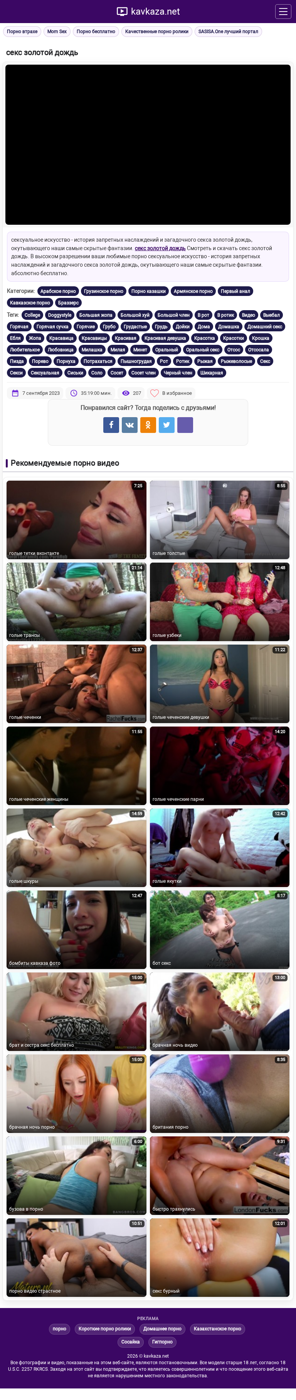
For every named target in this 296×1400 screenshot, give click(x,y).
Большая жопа (96, 315)
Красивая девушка (165, 338)
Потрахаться (98, 361)
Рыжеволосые (236, 361)
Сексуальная (45, 373)
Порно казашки (148, 291)
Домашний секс (264, 326)
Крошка (260, 338)
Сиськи (75, 373)
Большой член (174, 315)
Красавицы (94, 338)
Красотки (233, 338)
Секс (265, 361)
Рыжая (205, 361)
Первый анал (235, 291)
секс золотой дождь (160, 248)
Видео (248, 315)
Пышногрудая (136, 361)
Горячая (19, 326)
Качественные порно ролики (156, 31)
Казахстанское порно (217, 1329)
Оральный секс (202, 350)
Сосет (117, 373)
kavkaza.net (155, 11)
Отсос (233, 350)
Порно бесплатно (96, 31)
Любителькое (25, 350)
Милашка (92, 350)
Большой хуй (135, 315)
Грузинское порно (103, 291)
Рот (164, 361)
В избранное (177, 393)
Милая (118, 350)
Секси (16, 373)
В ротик (225, 315)
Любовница (61, 350)
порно (59, 1329)
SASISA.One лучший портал (228, 31)
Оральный (166, 350)
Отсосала (258, 350)
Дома (204, 326)
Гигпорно (162, 1342)
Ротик (182, 361)
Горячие (86, 326)
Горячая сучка (53, 326)
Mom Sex (57, 31)
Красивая (125, 338)
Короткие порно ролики (105, 1329)
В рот (203, 315)
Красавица (61, 338)
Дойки (183, 326)
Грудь (161, 326)
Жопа (35, 338)
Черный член (178, 373)
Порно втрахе (22, 31)
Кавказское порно (30, 303)
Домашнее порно (162, 1329)
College (32, 315)
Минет (140, 350)
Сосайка (130, 1342)
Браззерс (68, 303)
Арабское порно (58, 291)
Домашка (228, 326)
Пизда (17, 361)
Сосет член (143, 373)
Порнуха (66, 361)
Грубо (109, 326)
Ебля (15, 338)
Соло (97, 373)
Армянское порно (193, 291)
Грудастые (135, 326)
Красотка (204, 338)
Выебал (271, 315)
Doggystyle (59, 315)
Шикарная (211, 373)
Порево (40, 361)
